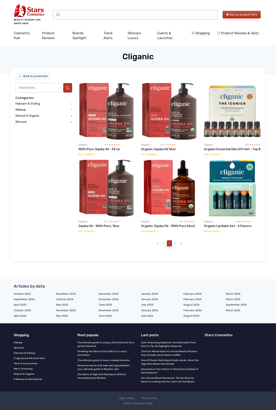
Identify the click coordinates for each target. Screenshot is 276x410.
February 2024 (192, 293)
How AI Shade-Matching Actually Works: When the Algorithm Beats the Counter (170, 362)
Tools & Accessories (25, 363)
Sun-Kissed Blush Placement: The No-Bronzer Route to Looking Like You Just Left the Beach (167, 380)
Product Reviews (48, 35)
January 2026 (149, 310)
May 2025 (62, 304)
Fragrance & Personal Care (29, 358)
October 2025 (22, 310)
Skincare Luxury (134, 35)
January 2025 (149, 299)
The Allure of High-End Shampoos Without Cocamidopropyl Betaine (101, 376)
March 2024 (233, 293)
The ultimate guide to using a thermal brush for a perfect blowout (105, 344)
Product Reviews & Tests (240, 33)
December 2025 (109, 310)
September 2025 (236, 304)
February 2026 (192, 310)
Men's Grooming (23, 368)
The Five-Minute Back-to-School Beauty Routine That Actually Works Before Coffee (169, 353)
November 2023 (66, 293)
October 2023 (22, 293)
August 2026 (191, 315)
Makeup (20, 109)
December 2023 (109, 293)
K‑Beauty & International (28, 379)
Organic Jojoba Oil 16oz (158, 149)
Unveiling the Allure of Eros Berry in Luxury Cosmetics (102, 353)
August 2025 (191, 304)
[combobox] (135, 14)
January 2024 (149, 293)
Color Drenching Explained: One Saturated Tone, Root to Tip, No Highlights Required (168, 344)
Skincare (21, 122)
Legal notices (126, 398)
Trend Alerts (108, 35)
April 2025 (20, 304)
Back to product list (33, 76)
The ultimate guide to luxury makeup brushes (103, 360)
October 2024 (64, 299)
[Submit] (58, 14)
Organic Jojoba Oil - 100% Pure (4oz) (168, 226)
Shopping (202, 33)
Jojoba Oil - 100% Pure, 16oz (98, 226)
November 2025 (66, 310)
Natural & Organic (27, 116)
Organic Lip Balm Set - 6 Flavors (228, 226)
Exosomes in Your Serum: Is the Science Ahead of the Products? (169, 371)
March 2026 (233, 310)
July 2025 (147, 304)
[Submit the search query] (67, 88)
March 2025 (233, 299)
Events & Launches (164, 35)
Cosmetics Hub (22, 35)
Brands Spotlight (80, 35)
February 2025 (192, 299)
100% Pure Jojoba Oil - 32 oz (99, 149)
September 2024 (24, 299)
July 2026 (147, 315)
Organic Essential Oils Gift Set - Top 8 (232, 149)
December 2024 (109, 299)
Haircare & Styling (27, 103)
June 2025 (105, 304)
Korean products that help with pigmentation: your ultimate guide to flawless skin (103, 367)
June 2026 (105, 315)
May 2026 (62, 315)
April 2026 (20, 315)
